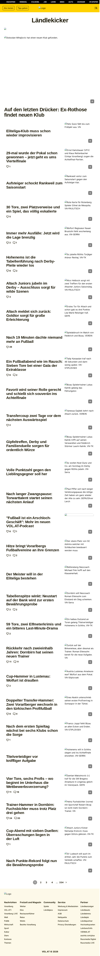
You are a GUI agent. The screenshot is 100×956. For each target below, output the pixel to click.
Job (45, 2)
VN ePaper (93, 2)
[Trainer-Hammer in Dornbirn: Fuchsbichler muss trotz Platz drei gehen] (79, 811)
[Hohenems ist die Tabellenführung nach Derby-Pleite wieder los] (79, 264)
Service (61, 902)
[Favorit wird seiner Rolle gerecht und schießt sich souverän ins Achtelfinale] (79, 394)
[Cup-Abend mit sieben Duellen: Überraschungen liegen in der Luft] (79, 837)
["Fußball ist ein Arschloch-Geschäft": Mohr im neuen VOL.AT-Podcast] (79, 524)
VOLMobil (35, 2)
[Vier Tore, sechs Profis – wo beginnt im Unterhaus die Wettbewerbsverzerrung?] (79, 785)
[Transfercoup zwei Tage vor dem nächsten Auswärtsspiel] (79, 420)
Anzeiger (81, 2)
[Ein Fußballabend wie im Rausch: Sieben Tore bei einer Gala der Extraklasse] (79, 368)
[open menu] (96, 8)
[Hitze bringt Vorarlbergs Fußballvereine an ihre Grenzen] (79, 550)
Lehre (53, 2)
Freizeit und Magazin (30, 902)
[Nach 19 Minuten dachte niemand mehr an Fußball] (79, 342)
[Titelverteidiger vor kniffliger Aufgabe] (79, 759)
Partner (84, 902)
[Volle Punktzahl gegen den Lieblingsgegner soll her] (79, 472)
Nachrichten (10, 902)
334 (61, 882)
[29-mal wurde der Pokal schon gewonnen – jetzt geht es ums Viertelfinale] (79, 159)
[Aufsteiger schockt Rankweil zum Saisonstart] (79, 185)
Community (49, 902)
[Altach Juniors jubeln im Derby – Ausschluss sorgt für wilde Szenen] (79, 290)
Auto (70, 2)
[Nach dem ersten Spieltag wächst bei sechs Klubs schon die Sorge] (79, 733)
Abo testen (8, 8)
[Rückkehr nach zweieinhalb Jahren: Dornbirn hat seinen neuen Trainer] (79, 655)
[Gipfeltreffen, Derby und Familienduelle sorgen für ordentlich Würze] (79, 446)
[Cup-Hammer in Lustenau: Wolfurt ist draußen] (79, 681)
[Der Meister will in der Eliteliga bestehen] (79, 576)
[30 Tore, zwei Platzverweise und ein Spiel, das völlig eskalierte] (79, 212)
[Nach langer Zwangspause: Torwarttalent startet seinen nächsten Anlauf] (79, 498)
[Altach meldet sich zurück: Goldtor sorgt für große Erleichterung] (79, 316)
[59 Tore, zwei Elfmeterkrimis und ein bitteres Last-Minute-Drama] (79, 629)
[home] (50, 8)
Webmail (23, 2)
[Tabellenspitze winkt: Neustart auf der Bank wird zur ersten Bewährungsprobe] (79, 602)
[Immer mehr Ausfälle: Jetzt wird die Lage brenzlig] (79, 237)
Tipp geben (23, 8)
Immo (62, 2)
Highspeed (10, 2)
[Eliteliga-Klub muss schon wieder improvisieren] (79, 133)
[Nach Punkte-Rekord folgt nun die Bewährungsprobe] (79, 863)
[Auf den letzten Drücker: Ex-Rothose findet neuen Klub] (50, 70)
